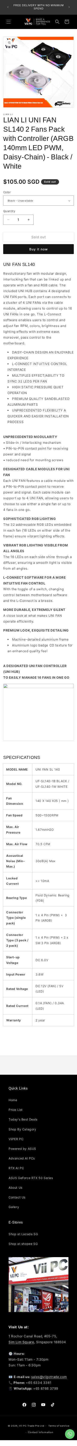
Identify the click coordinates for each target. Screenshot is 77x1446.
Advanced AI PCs (22, 1158)
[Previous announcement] (8, 7)
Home (13, 1100)
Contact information (40, 1432)
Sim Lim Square (21, 1342)
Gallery (14, 1207)
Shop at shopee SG (23, 1244)
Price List (16, 1109)
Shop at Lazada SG (23, 1234)
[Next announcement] (69, 7)
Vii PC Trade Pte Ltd (31, 1425)
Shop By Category (22, 1129)
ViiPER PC (16, 1139)
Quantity (9, 211)
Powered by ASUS (22, 1148)
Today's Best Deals (23, 1119)
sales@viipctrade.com (49, 1377)
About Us (15, 1187)
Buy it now (38, 249)
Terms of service (58, 1425)
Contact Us (17, 1197)
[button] (8, 21)
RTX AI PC (16, 1168)
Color (7, 192)
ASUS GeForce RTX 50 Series (31, 1178)
